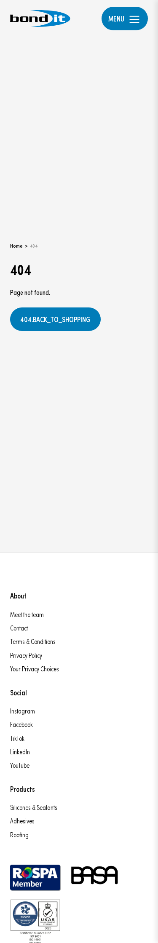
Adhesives (22, 820)
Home (16, 245)
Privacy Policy (26, 655)
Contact (19, 627)
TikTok (17, 738)
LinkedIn (20, 751)
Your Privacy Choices (34, 668)
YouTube (19, 765)
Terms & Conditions (33, 641)
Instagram (22, 710)
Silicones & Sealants (33, 807)
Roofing (19, 834)
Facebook (21, 724)
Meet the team (27, 614)
